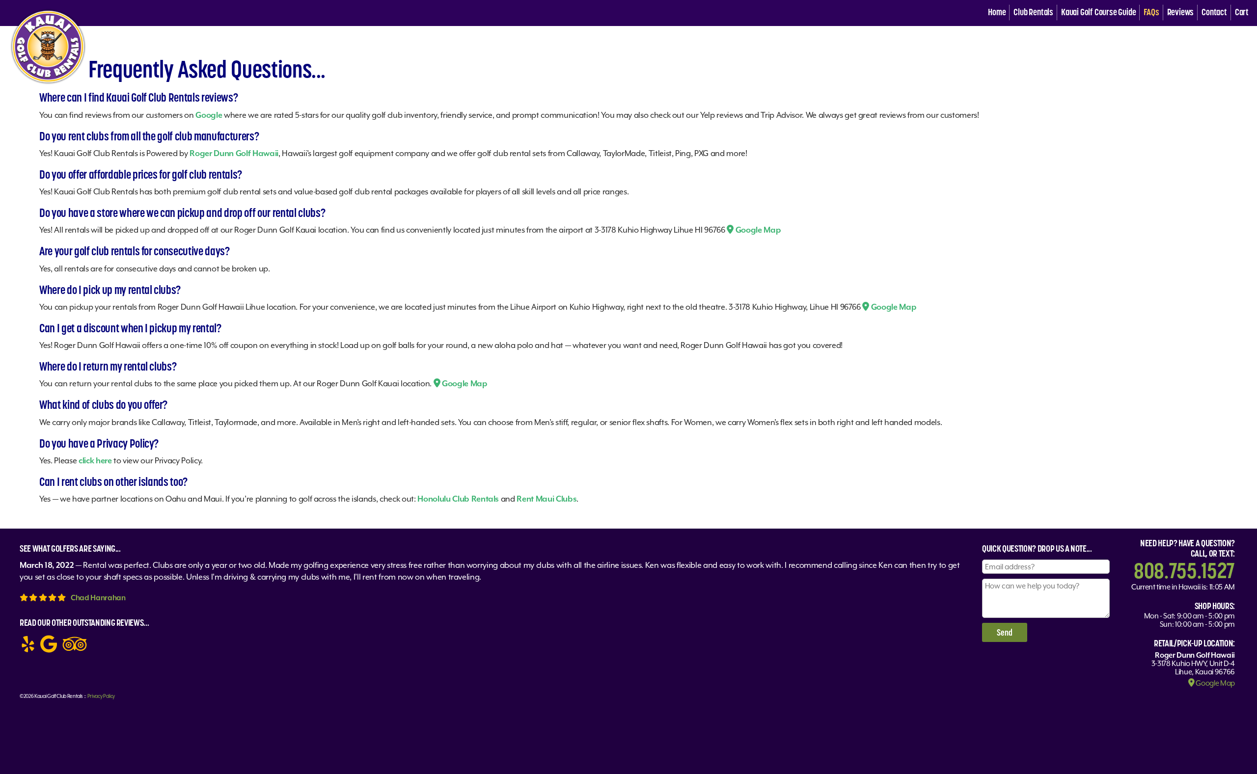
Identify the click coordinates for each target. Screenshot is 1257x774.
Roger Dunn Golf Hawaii (234, 153)
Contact (1214, 12)
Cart (1242, 12)
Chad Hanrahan (98, 597)
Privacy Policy (101, 696)
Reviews (1180, 12)
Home (997, 12)
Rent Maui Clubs (546, 499)
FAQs (1151, 12)
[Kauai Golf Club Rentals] (48, 84)
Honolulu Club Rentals (458, 499)
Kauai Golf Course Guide (1098, 12)
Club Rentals (1033, 12)
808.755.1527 (1184, 570)
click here (95, 460)
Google (208, 115)
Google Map (757, 230)
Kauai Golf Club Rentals (58, 696)
